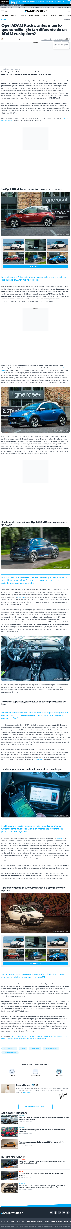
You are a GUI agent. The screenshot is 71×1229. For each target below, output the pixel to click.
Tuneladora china (23, 7)
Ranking (44, 16)
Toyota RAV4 (3, 7)
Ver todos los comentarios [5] (35, 1107)
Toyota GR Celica (52, 7)
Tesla (10, 7)
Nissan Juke (21, 597)
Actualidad (4, 16)
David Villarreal (7, 39)
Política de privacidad (64, 1227)
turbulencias (38, 760)
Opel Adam (35, 1048)
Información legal (48, 1227)
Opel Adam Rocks (51, 1048)
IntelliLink (59, 838)
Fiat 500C (14, 718)
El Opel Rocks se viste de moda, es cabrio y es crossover (34, 1036)
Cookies (56, 1227)
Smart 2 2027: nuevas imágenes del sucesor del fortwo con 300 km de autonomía (26, 74)
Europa (61, 7)
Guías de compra (33, 16)
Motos (69, 16)
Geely (15, 7)
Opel (20, 103)
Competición (14, 16)
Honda (32, 7)
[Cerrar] (68, 43)
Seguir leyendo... (27, 1092)
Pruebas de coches (10, 1052)
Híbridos (61, 16)
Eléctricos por (10, 5)
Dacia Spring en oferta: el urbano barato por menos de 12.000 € (20, 72)
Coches (23, 16)
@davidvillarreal (15, 39)
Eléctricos (53, 16)
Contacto (40, 1227)
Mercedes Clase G (41, 7)
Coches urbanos (9, 1048)
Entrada (3, 19)
